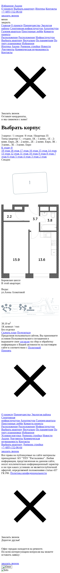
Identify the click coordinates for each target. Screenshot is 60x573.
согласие (25, 341)
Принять (6, 350)
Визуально (29, 40)
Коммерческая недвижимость (32, 49)
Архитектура (51, 28)
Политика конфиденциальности (28, 473)
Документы (7, 49)
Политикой (34, 347)
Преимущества (31, 25)
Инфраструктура (45, 37)
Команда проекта (33, 423)
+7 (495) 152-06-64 (11, 11)
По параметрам (44, 40)
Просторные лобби (32, 31)
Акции (16, 46)
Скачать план (8, 332)
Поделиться (23, 332)
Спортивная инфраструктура (26, 28)
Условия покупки (11, 435)
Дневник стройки (30, 46)
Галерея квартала (11, 31)
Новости (46, 46)
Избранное (28, 43)
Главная (5, 25)
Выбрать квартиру (24, 8)
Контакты (51, 8)
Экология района (41, 414)
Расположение (9, 37)
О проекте (7, 8)
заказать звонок (10, 15)
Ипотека (40, 8)
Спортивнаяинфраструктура (10, 419)
